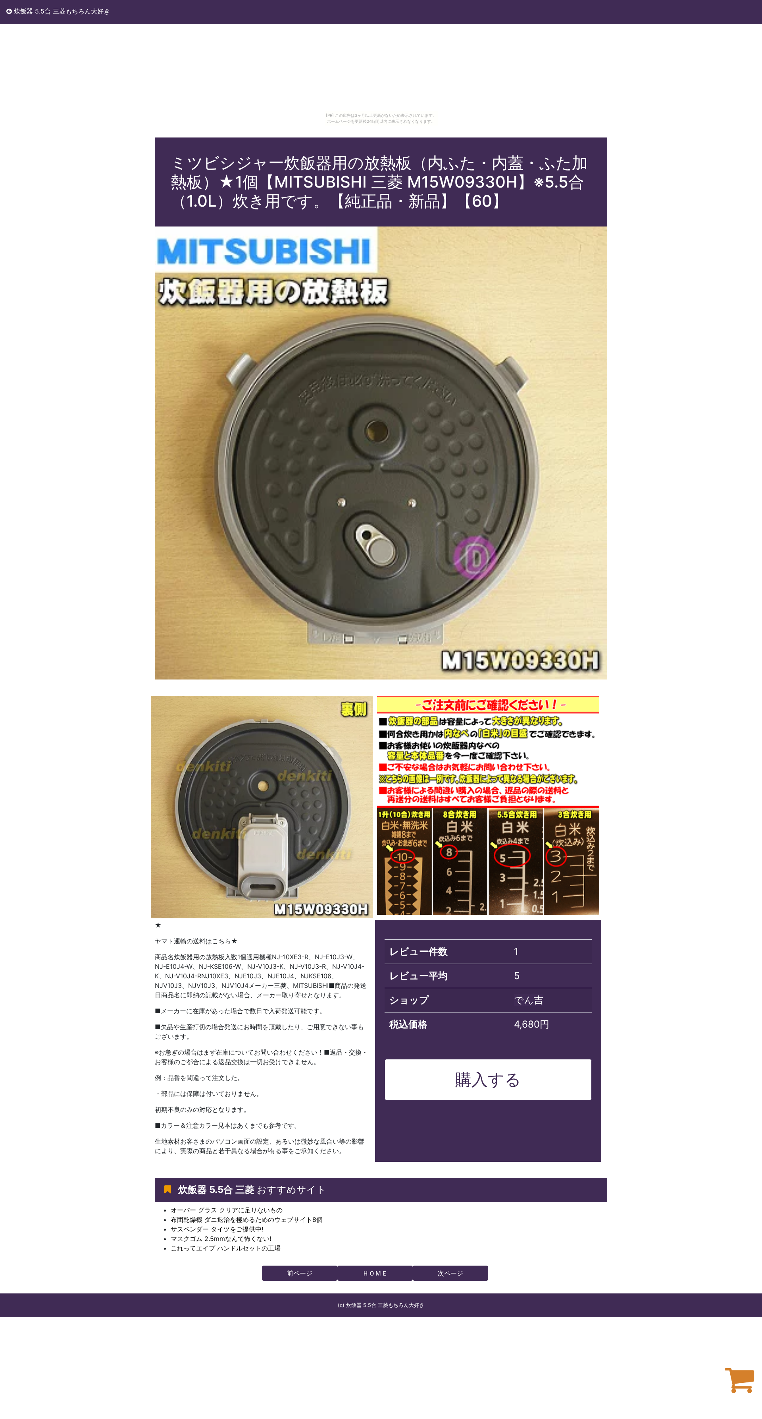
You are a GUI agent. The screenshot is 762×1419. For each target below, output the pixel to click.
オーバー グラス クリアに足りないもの (227, 1210)
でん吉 (528, 1000)
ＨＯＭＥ (375, 1273)
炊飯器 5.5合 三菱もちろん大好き (61, 11)
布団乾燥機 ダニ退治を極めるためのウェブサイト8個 (247, 1219)
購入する (488, 1079)
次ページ (450, 1273)
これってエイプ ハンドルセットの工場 (226, 1248)
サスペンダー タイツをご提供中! (217, 1229)
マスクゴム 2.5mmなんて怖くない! (221, 1239)
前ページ (299, 1273)
